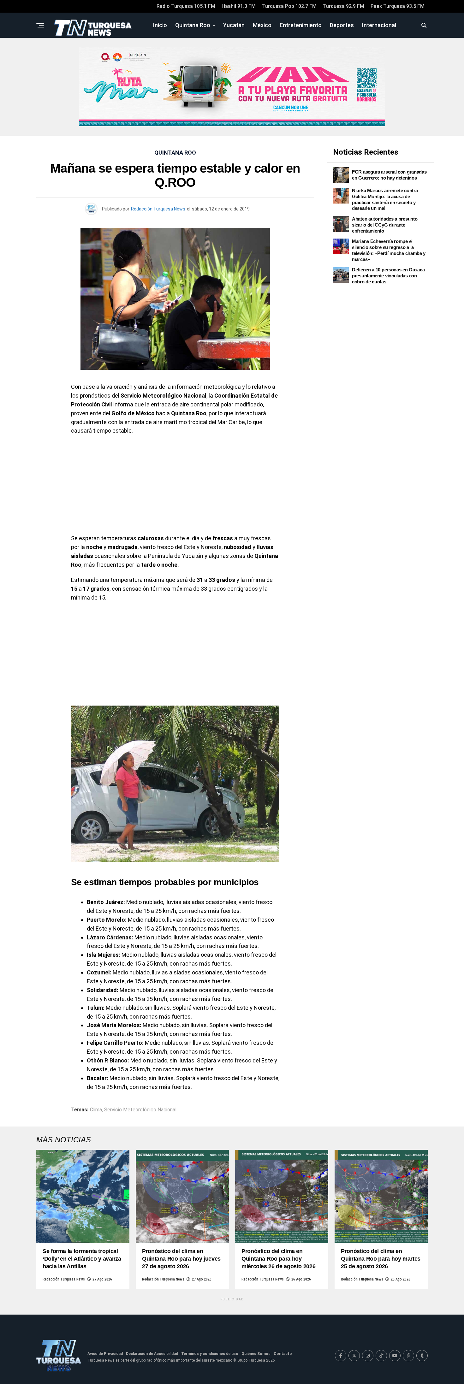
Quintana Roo (192, 25)
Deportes (342, 25)
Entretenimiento (301, 25)
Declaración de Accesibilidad (152, 1353)
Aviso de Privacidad (105, 1353)
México (262, 25)
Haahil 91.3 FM (239, 6)
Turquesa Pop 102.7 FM (289, 6)
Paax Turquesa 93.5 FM (398, 6)
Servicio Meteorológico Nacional (140, 1109)
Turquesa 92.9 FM (343, 6)
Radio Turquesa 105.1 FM (186, 6)
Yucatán (234, 25)
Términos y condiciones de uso (209, 1353)
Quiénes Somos (256, 1353)
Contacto (283, 1353)
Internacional (379, 25)
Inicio (160, 25)
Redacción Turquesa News (158, 208)
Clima (96, 1109)
